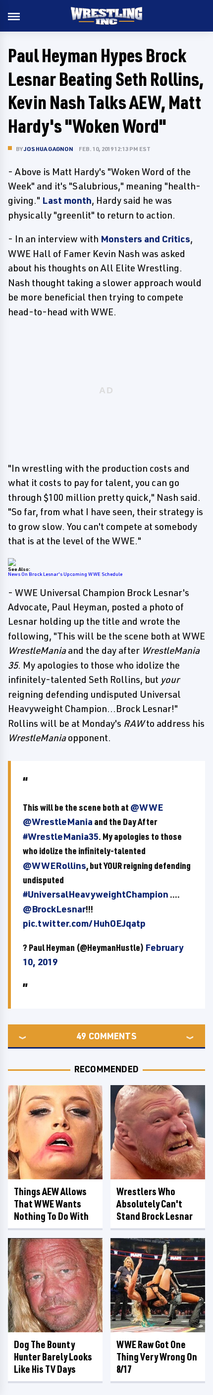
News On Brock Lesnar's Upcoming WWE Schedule (65, 574)
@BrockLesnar (54, 909)
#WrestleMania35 (61, 836)
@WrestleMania (58, 822)
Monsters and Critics (145, 239)
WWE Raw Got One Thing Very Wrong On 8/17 (156, 1356)
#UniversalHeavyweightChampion (95, 894)
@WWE (146, 807)
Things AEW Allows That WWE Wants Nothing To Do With (51, 1203)
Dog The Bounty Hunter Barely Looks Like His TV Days (53, 1356)
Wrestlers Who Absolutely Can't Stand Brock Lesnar (154, 1203)
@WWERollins (54, 865)
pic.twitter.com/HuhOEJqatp (84, 923)
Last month (67, 200)
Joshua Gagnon (49, 148)
